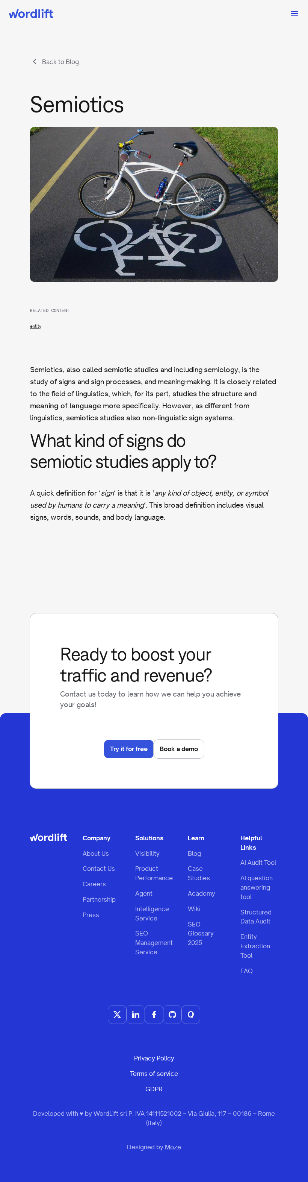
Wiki (194, 909)
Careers (94, 884)
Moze (173, 1147)
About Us (96, 853)
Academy (201, 893)
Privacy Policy (154, 1058)
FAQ (246, 971)
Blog (194, 853)
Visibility (147, 853)
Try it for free (129, 749)
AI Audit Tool (258, 862)
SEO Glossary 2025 (201, 933)
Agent (143, 893)
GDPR (154, 1089)
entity (35, 326)
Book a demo (179, 749)
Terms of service (154, 1073)
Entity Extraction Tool (255, 946)
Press (91, 915)
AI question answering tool (256, 887)
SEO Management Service (154, 942)
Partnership (99, 899)
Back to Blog (60, 61)
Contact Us (99, 868)
